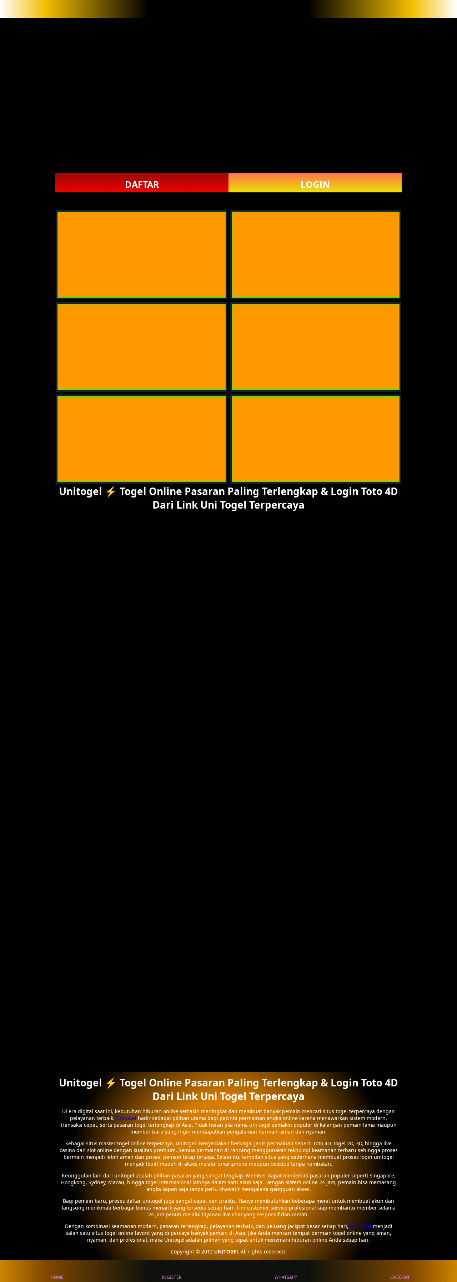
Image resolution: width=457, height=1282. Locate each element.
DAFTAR (142, 184)
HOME (57, 1277)
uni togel (360, 1226)
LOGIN (315, 184)
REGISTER (171, 1277)
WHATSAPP (286, 1277)
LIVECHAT (400, 1277)
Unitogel (127, 1118)
